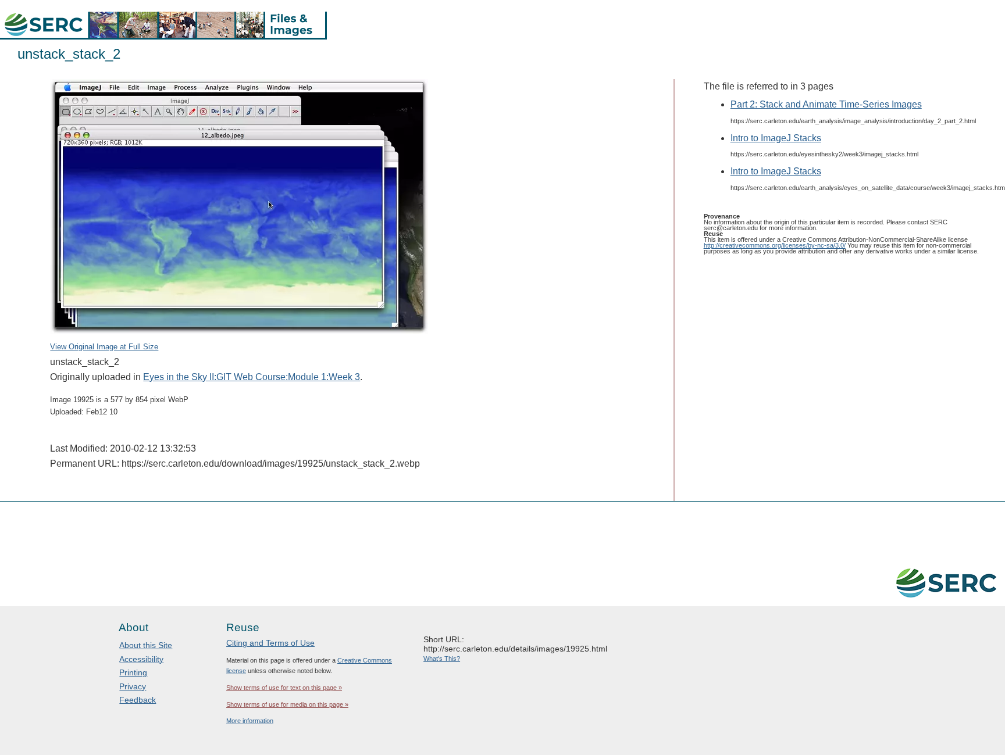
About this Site (145, 645)
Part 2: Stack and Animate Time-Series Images (826, 104)
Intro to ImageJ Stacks (775, 138)
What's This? (441, 658)
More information (249, 720)
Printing (133, 672)
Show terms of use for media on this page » (287, 704)
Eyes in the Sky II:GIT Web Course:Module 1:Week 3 (251, 377)
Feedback (137, 699)
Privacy (132, 686)
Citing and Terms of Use (270, 642)
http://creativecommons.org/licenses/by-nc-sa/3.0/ (775, 245)
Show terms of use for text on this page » (284, 687)
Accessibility (141, 659)
